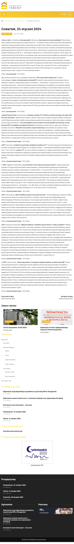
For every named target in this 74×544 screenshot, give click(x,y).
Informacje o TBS (6, 381)
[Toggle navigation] (4, 14)
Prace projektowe (10, 376)
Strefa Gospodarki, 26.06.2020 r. (13, 327)
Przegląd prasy (19, 21)
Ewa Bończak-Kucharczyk (12, 431)
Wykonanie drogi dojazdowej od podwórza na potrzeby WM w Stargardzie (29, 391)
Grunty (7, 355)
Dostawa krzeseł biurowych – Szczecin (17, 405)
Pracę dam (6, 343)
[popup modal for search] (70, 14)
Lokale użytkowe (9, 364)
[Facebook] (61, 14)
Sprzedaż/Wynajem (9, 347)
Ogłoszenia (4, 339)
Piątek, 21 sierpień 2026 (11, 418)
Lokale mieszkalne (10, 359)
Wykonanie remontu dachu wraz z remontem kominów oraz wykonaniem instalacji (33, 398)
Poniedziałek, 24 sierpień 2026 (14, 412)
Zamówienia (6, 368)
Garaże (7, 351)
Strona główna (8, 21)
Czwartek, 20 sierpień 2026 (13, 497)
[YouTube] (64, 14)
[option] (37, 454)
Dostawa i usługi (9, 372)
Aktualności (7, 321)
